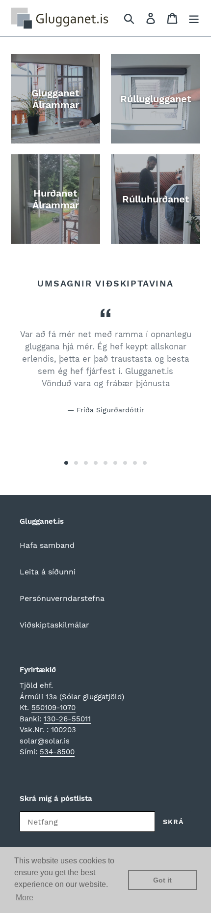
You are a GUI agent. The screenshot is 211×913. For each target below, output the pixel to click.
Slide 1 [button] (66, 463)
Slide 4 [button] (96, 463)
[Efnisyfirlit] (194, 18)
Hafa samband (47, 545)
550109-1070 (53, 707)
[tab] (66, 463)
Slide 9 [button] (145, 463)
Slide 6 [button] (115, 463)
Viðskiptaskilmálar (54, 624)
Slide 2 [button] (76, 463)
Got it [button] (162, 880)
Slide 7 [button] (125, 463)
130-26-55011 (67, 718)
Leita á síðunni (48, 571)
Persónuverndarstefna (62, 598)
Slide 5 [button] (105, 463)
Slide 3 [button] (86, 463)
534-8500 (57, 751)
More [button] (24, 897)
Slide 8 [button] (135, 463)
